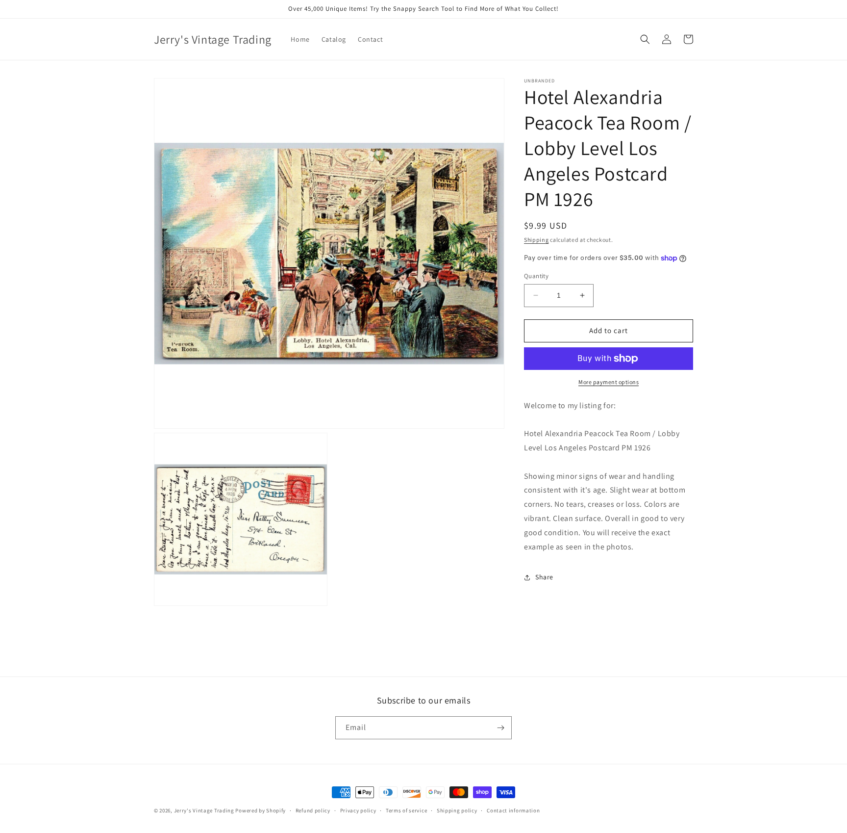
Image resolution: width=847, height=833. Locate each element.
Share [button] (544, 577)
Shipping (536, 239)
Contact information (513, 810)
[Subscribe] (500, 727)
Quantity (536, 276)
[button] (645, 39)
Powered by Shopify (260, 810)
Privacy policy (358, 810)
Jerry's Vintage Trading (204, 810)
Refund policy (313, 810)
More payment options (608, 382)
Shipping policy (457, 810)
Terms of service (406, 810)
